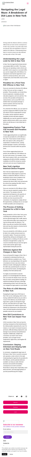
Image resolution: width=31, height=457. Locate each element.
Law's (15, 412)
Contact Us (6, 443)
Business (15, 407)
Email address (7, 429)
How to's (15, 402)
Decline (11, 454)
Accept (4, 454)
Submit (7, 437)
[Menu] (28, 3)
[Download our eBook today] (15, 389)
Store (4, 440)
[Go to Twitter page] (17, 396)
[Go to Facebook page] (22, 396)
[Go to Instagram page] (26, 396)
